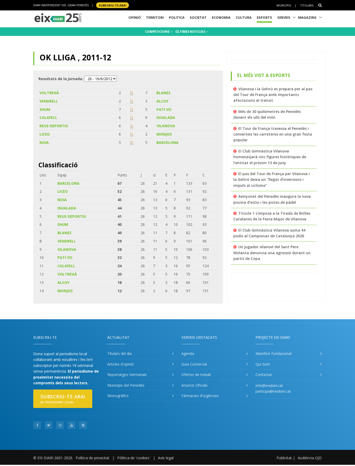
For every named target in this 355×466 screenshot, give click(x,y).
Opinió (134, 17)
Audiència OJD (310, 457)
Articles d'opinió (120, 364)
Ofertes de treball (196, 374)
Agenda (187, 353)
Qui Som (262, 364)
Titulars (306, 5)
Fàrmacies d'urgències (200, 395)
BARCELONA (167, 142)
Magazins (307, 17)
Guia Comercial (194, 364)
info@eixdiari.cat (269, 385)
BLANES (163, 92)
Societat (198, 17)
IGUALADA (165, 117)
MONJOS (164, 134)
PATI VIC (164, 109)
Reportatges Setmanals (127, 374)
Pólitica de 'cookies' (133, 457)
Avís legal (166, 457)
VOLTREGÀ (49, 92)
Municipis (284, 5)
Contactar (263, 374)
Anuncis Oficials (194, 385)
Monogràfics (118, 395)
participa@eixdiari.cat (273, 391)
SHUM (45, 109)
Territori (155, 17)
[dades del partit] (132, 92)
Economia (221, 17)
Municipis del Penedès (125, 385)
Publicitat (284, 457)
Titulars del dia (119, 353)
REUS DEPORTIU (54, 125)
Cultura (244, 17)
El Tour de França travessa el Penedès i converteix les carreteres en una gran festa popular (272, 134)
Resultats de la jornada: (60, 78)
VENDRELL (49, 101)
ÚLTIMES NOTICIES (190, 31)
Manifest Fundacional (273, 353)
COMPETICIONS (157, 31)
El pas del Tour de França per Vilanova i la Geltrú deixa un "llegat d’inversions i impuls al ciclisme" (271, 179)
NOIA (44, 142)
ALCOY (162, 101)
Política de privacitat (92, 457)
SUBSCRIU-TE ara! (112, 5)
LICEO (45, 134)
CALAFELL (48, 117)
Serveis (283, 17)
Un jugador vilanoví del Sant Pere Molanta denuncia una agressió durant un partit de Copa (272, 252)
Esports (264, 17)
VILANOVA (165, 125)
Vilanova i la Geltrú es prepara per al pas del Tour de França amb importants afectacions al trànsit (272, 94)
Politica (177, 17)
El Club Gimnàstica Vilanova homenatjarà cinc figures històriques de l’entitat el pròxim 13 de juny (269, 157)
